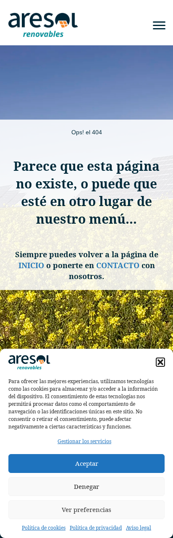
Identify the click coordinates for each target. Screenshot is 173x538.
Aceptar (86, 463)
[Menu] (159, 25)
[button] (160, 362)
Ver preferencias (86, 509)
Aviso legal (138, 527)
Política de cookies (44, 527)
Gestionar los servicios (84, 441)
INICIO (31, 265)
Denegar (86, 486)
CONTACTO (117, 265)
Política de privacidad (96, 527)
